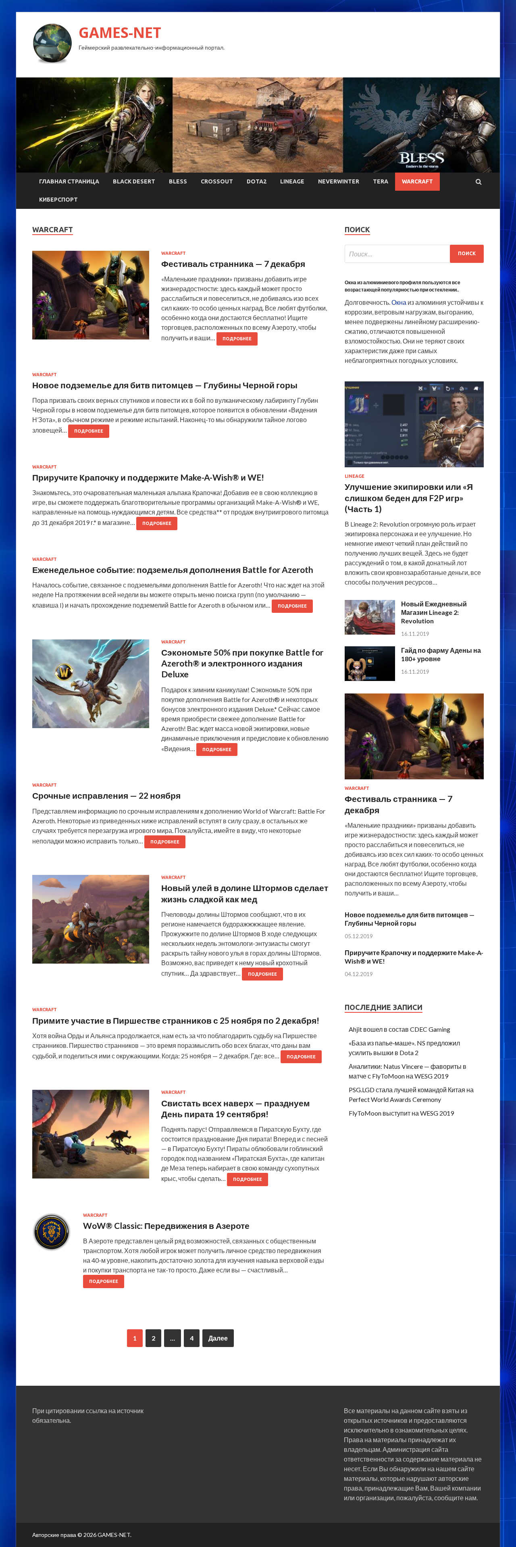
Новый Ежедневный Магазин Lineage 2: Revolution (434, 612)
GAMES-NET (120, 32)
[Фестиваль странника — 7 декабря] (414, 781)
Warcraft (417, 181)
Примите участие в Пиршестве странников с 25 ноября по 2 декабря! (175, 1020)
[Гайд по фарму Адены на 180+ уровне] (370, 678)
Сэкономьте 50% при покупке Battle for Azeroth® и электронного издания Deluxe (242, 663)
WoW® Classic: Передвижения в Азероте (166, 1225)
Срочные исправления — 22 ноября (106, 795)
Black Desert (134, 181)
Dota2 (256, 181)
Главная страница (69, 181)
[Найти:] (414, 254)
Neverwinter (338, 181)
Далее (218, 1338)
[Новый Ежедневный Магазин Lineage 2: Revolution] (370, 632)
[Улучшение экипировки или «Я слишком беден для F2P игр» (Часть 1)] (414, 469)
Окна (398, 302)
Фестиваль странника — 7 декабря (233, 263)
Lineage (292, 181)
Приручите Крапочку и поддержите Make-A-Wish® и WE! (148, 477)
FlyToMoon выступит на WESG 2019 (401, 1113)
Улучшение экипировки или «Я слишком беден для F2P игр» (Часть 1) (409, 497)
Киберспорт (58, 199)
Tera (380, 181)
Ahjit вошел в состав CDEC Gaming (399, 1029)
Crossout (217, 181)
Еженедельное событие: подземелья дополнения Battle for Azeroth (172, 569)
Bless (178, 181)
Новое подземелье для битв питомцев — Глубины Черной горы (165, 385)
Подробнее (237, 338)
